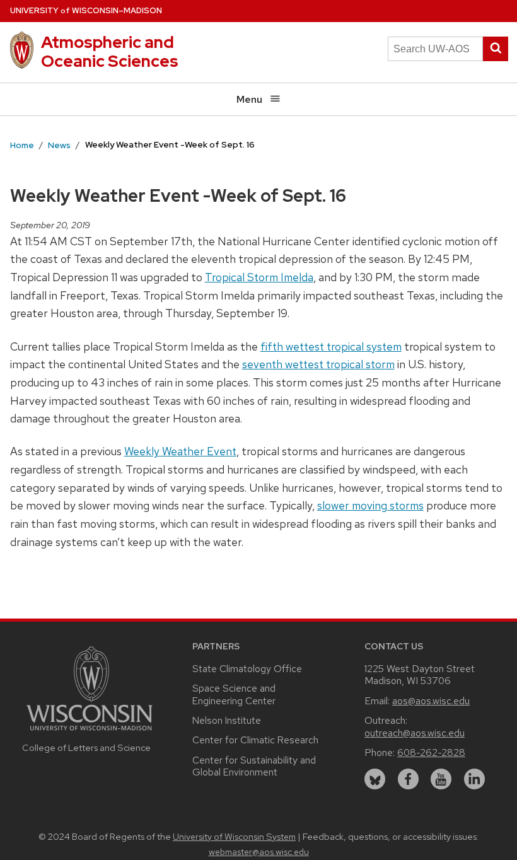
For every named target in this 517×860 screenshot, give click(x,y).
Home (22, 145)
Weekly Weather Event (180, 451)
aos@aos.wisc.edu (431, 700)
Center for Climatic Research (255, 740)
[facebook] (408, 779)
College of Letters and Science (86, 747)
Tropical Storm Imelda (259, 277)
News (59, 145)
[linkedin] (474, 779)
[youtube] (441, 779)
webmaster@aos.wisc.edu (259, 851)
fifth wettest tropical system (331, 346)
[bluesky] (374, 779)
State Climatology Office (247, 668)
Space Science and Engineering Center (234, 694)
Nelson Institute (226, 720)
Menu (249, 99)
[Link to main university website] (89, 732)
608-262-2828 (431, 752)
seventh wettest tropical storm (318, 364)
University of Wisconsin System (234, 836)
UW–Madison (86, 10)
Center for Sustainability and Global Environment (254, 766)
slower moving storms (370, 505)
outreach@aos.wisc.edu (414, 733)
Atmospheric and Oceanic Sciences (109, 51)
